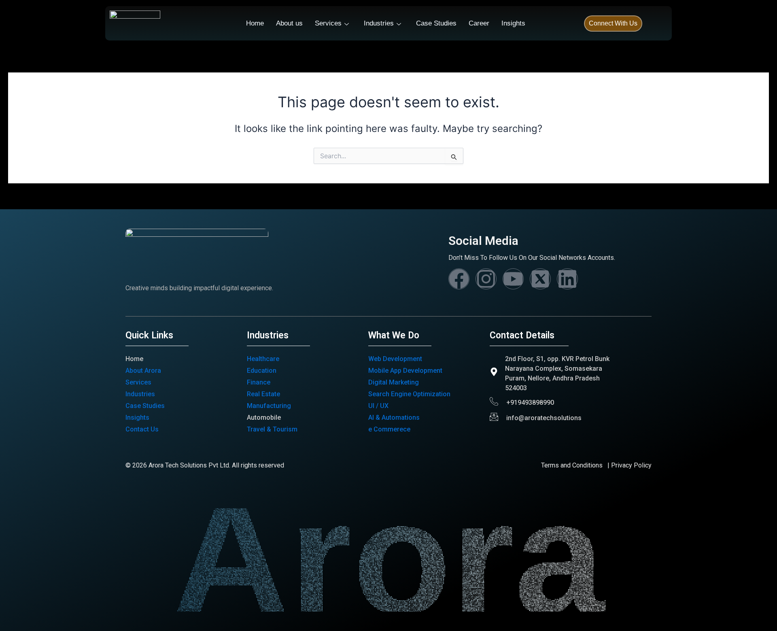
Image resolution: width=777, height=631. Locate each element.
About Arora (143, 370)
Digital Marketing (393, 382)
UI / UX (378, 406)
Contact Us (142, 429)
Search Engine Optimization (409, 394)
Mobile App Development (405, 370)
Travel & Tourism (272, 429)
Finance (258, 382)
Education (261, 370)
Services (328, 23)
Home (255, 23)
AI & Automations (394, 417)
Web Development (395, 359)
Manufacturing (269, 406)
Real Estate (263, 394)
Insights (513, 23)
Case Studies (436, 23)
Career (479, 23)
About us (289, 23)
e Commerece (389, 429)
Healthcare (263, 359)
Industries (379, 23)
